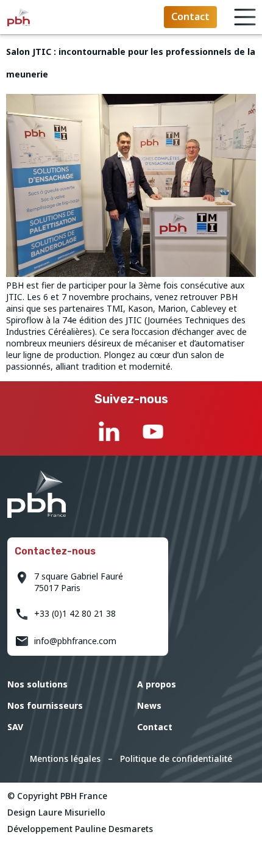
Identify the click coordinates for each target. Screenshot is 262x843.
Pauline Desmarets (114, 828)
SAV (15, 727)
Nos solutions (37, 684)
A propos (156, 684)
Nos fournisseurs (45, 705)
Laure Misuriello (71, 812)
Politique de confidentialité (176, 758)
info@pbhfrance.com (75, 641)
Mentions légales (65, 758)
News (149, 705)
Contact (154, 727)
